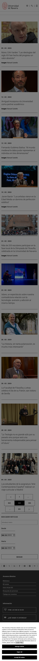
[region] (19, 641)
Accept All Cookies (19, 657)
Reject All (19, 652)
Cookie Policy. (19, 642)
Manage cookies (19, 646)
